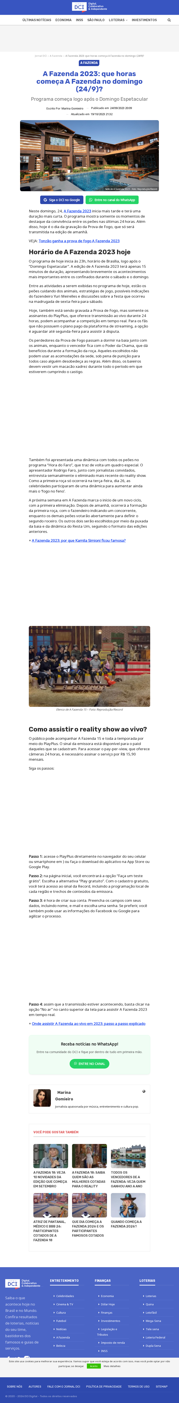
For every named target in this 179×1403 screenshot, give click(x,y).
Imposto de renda (113, 1343)
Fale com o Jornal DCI (63, 1386)
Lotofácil (151, 1312)
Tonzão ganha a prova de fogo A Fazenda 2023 (79, 240)
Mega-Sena (153, 1321)
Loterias (116, 20)
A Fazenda (56, 55)
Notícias (61, 1329)
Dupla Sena (153, 1346)
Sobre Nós (14, 1386)
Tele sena (152, 1329)
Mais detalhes (112, 1366)
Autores (35, 1386)
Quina (150, 1304)
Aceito (94, 1366)
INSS (79, 20)
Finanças (106, 1312)
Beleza (60, 1346)
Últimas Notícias (36, 20)
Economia (63, 20)
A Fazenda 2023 (77, 210)
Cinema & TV (64, 1304)
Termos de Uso (139, 1386)
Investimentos (144, 20)
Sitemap (162, 1386)
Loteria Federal (155, 1337)
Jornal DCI (40, 55)
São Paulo (96, 20)
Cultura (61, 1312)
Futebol (61, 1321)
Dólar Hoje (108, 1304)
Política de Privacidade (104, 1386)
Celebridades (65, 1296)
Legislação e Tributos (107, 1332)
